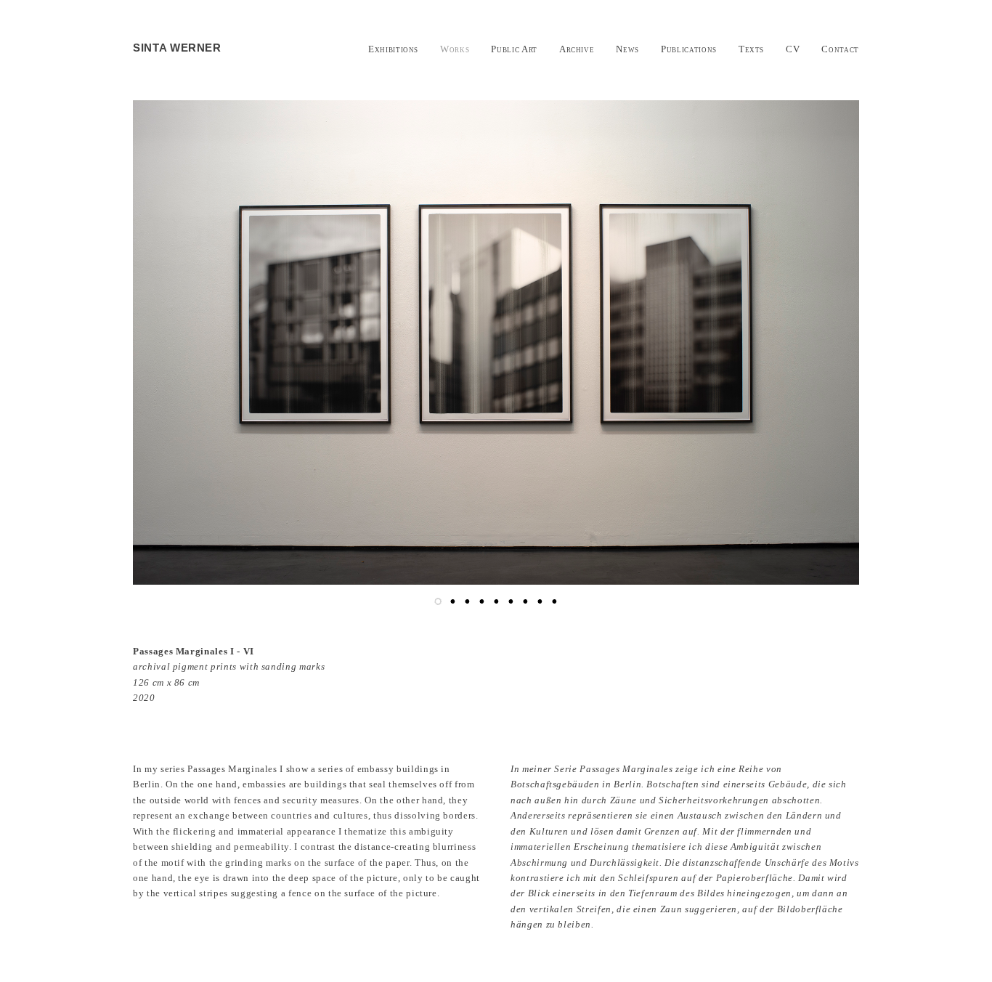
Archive (577, 49)
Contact (840, 49)
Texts (751, 49)
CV (793, 49)
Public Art (514, 49)
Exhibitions (393, 49)
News (627, 49)
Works (454, 49)
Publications (689, 49)
